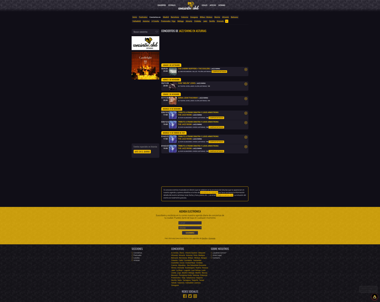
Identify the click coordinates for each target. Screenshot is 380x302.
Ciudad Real (190, 263)
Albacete (201, 253)
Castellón (175, 263)
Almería (189, 21)
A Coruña (155, 21)
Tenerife (195, 280)
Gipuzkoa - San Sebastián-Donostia (192, 265)
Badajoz (201, 255)
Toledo (174, 283)
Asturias (146, 21)
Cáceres (174, 260)
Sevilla (212, 21)
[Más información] (245, 83)
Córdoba (197, 21)
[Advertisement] (204, 48)
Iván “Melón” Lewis (186, 83)
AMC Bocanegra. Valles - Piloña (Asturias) (195, 71)
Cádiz (181, 260)
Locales (204, 5)
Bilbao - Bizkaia (206, 17)
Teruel (201, 280)
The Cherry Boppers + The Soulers (194, 69)
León (204, 270)
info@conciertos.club (225, 195)
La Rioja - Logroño (183, 270)
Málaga (181, 21)
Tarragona (187, 280)
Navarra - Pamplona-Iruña (181, 275)
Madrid (166, 17)
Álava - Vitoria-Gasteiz (188, 253)
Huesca (205, 268)
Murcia (217, 17)
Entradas (221, 5)
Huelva (198, 268)
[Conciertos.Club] (188, 5)
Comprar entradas (219, 71)
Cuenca (174, 265)
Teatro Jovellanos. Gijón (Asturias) (193, 86)
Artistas (213, 5)
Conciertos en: (155, 17)
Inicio (135, 17)
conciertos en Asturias (209, 192)
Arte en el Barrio (142, 151)
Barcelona (175, 17)
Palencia (203, 275)
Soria (180, 280)
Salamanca (190, 278)
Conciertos (162, 5)
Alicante (225, 17)
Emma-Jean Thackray (188, 98)
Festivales (172, 5)
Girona (173, 268)
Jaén (205, 21)
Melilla (198, 273)
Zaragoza (194, 17)
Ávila (195, 255)
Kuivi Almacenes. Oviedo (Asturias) (192, 118)
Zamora (197, 283)
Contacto (216, 258)
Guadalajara (190, 268)
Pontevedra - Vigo (168, 21)
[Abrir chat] (375, 297)
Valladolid (137, 21)
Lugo (179, 273)
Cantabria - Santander (192, 260)
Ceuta (182, 263)
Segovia (199, 278)
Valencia (184, 17)
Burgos (204, 258)
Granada (220, 21)
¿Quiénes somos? (219, 253)
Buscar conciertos (140, 31)
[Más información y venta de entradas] (245, 69)
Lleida (173, 273)
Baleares (234, 17)
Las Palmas (196, 270)
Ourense (196, 275)
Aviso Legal (217, 255)
